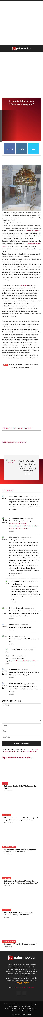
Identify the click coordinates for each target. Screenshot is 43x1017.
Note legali (34, 1004)
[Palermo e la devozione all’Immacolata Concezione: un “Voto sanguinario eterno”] (21, 867)
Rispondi (11, 512)
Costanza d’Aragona (32, 230)
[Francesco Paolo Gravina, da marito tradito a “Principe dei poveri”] (21, 899)
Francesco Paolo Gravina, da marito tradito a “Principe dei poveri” (18, 913)
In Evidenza (6, 815)
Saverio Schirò (7, 917)
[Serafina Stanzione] (11, 467)
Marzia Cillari (7, 885)
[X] (12, 434)
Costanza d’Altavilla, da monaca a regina (20, 944)
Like (10, 144)
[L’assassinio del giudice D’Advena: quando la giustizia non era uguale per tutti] (21, 804)
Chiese (5, 783)
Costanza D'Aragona (31, 365)
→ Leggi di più (21, 982)
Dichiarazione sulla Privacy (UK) (21, 1011)
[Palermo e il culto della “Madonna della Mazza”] (21, 773)
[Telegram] (26, 434)
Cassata (11, 365)
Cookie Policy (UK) (31, 1008)
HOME (6, 1004)
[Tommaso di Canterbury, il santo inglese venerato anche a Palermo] (21, 836)
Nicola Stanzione (8, 822)
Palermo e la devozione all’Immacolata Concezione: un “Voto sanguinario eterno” (21, 882)
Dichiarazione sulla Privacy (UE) (14, 1008)
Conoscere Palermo (9, 846)
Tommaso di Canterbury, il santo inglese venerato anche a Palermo (20, 850)
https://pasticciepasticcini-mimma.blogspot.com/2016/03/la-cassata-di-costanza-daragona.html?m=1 (24, 526)
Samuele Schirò (8, 790)
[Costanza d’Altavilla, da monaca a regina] (21, 931)
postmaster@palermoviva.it (25, 987)
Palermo (14, 368)
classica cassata (25, 285)
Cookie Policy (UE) (14, 1006)
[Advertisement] (21, 23)
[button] (3, 49)
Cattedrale (19, 365)
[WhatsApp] (19, 434)
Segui (21, 144)
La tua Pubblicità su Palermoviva (19, 1004)
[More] (33, 434)
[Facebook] (5, 434)
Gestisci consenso (27, 1006)
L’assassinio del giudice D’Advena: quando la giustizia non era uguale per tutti (21, 819)
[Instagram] (24, 993)
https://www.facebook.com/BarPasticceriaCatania (22, 661)
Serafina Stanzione (25, 368)
